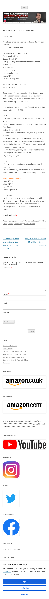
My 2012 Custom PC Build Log (13, 357)
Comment (7, 267)
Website (6, 312)
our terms (7, 571)
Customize (24, 588)
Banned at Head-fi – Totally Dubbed (15, 360)
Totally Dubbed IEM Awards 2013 (14, 351)
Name (6, 294)
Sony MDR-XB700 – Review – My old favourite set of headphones (35, 241)
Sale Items (6, 363)
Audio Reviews (25, 221)
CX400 (5, 224)
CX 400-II (42, 221)
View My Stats (15, 549)
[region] (24, 580)
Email (6, 303)
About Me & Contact (10, 346)
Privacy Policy (7, 349)
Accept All (24, 581)
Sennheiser (18, 224)
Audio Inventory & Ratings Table (14, 354)
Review (10, 224)
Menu (24, 7)
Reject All (24, 594)
